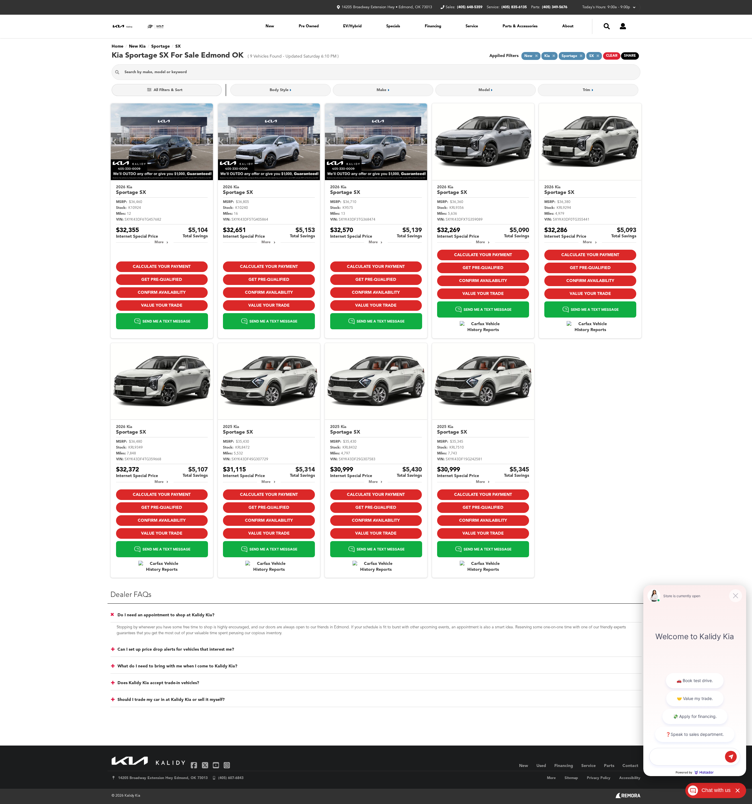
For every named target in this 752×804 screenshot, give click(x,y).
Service (472, 26)
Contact (630, 766)
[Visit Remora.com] (627, 797)
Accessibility (629, 778)
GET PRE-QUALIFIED (161, 280)
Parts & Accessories (520, 26)
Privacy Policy (598, 778)
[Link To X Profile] (205, 765)
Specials (393, 26)
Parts (609, 766)
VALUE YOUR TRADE (161, 305)
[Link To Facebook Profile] (194, 765)
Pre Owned (309, 26)
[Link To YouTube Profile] (216, 765)
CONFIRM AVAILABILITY (162, 293)
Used (541, 766)
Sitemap (571, 778)
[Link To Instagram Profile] (226, 765)
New (270, 26)
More (159, 242)
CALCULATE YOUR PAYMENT (162, 267)
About (567, 26)
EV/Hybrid (352, 26)
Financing (433, 26)
